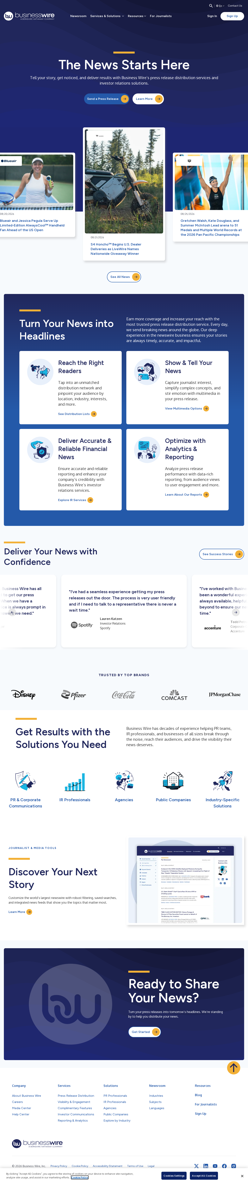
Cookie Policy (79, 1177)
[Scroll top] (233, 1067)
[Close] (242, 1176)
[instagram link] (233, 1166)
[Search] (211, 6)
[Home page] (29, 16)
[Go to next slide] (236, 612)
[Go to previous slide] (12, 612)
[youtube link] (215, 1166)
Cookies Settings (174, 1175)
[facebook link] (224, 1166)
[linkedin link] (205, 1166)
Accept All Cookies (204, 1175)
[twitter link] (196, 1166)
